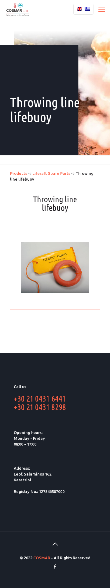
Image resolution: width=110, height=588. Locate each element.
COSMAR (41, 558)
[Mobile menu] (102, 9)
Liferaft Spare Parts (51, 173)
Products (18, 173)
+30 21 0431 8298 (40, 407)
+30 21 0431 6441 (40, 398)
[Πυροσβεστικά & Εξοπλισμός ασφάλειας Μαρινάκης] (18, 9)
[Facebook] (55, 566)
